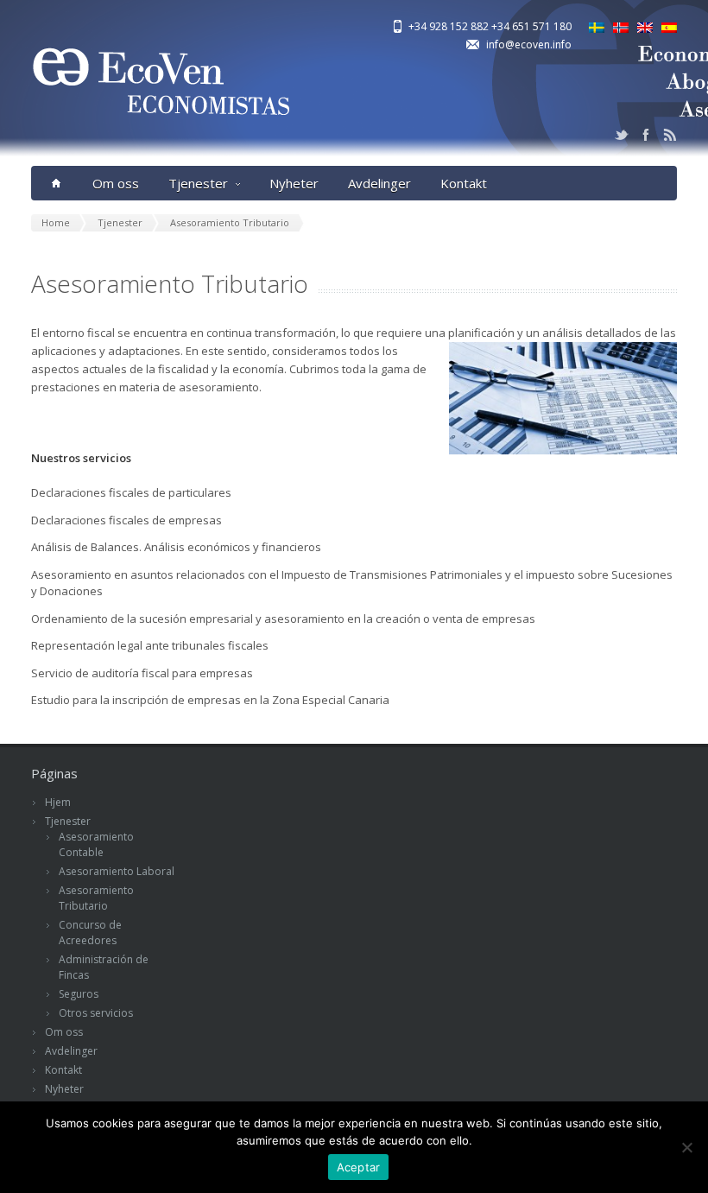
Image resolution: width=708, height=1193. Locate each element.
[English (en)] (645, 29)
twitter (622, 135)
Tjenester (198, 183)
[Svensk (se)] (596, 29)
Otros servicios (96, 1013)
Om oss (115, 183)
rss (670, 135)
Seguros (78, 994)
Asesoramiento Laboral (116, 871)
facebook (646, 135)
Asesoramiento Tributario (96, 898)
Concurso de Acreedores (90, 932)
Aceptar (359, 1167)
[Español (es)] (669, 29)
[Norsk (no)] (621, 29)
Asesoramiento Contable (96, 844)
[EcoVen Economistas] (160, 139)
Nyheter (294, 183)
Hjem (58, 802)
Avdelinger (379, 183)
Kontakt (463, 183)
